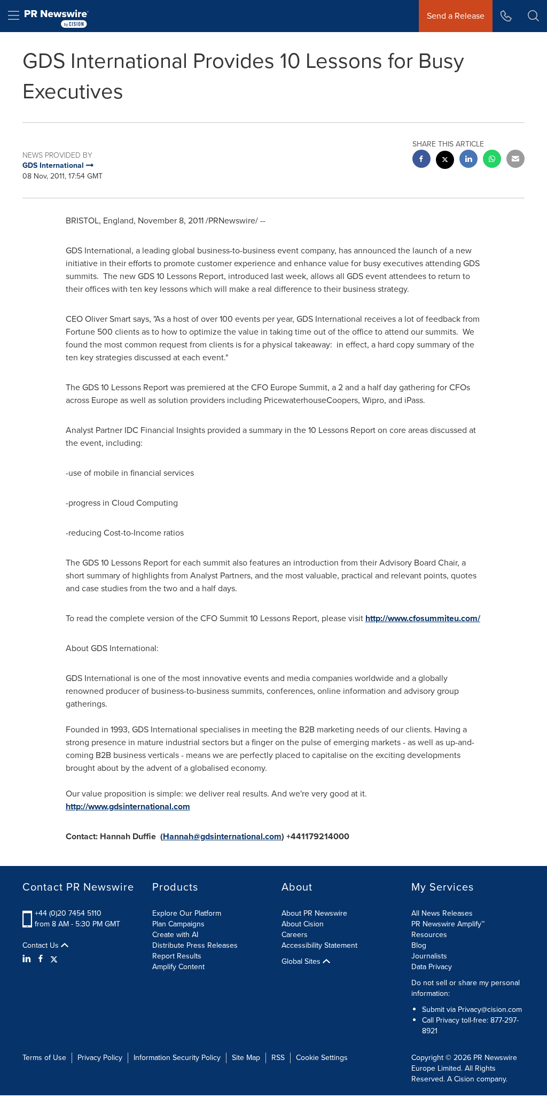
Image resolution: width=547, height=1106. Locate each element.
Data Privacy (431, 966)
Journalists (429, 956)
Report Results (176, 956)
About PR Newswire (314, 913)
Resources (429, 934)
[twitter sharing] (445, 161)
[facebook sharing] (421, 160)
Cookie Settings (322, 1057)
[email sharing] (515, 160)
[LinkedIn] (28, 959)
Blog (418, 945)
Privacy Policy (99, 1057)
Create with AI (175, 934)
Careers (295, 934)
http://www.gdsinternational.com (128, 806)
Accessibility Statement (319, 945)
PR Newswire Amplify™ (448, 924)
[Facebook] (40, 959)
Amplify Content (178, 966)
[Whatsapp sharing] (492, 160)
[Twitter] (54, 959)
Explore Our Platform (186, 913)
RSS (278, 1057)
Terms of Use (44, 1057)
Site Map (246, 1057)
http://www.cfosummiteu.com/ (422, 618)
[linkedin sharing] (468, 160)
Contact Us (41, 945)
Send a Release (456, 16)
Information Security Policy (177, 1057)
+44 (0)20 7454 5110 (68, 913)
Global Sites (302, 961)
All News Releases (442, 913)
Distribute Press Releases (195, 945)
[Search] (533, 16)
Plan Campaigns (178, 924)
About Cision (303, 924)
